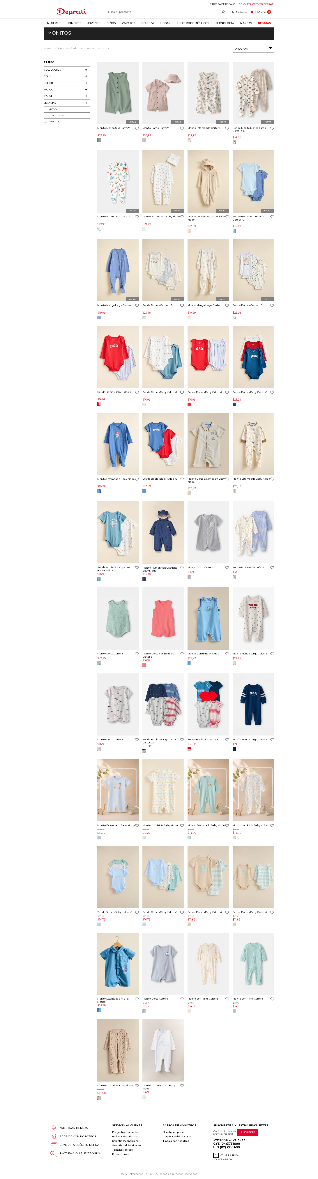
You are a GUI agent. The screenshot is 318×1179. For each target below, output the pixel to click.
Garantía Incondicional (125, 1140)
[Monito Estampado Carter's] (208, 93)
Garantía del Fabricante (126, 1145)
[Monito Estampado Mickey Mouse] (118, 964)
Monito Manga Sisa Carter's (113, 127)
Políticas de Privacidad (126, 1136)
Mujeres (53, 23)
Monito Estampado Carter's (204, 127)
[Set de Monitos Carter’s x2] (253, 532)
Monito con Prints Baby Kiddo (160, 825)
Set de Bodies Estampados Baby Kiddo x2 (113, 569)
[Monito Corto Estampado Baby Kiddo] (208, 444)
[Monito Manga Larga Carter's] (253, 618)
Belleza (147, 23)
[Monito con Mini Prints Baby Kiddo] (163, 1050)
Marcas (246, 23)
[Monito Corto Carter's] (208, 532)
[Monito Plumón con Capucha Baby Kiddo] (163, 532)
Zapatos (128, 23)
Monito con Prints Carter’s (203, 998)
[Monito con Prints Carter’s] (208, 964)
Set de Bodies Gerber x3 (157, 305)
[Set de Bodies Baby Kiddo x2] (118, 357)
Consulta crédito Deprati (256, 4)
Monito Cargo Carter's (155, 127)
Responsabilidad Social (177, 1136)
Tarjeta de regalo (222, 4)
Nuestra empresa (173, 1132)
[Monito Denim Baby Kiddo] (208, 618)
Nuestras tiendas (74, 1128)
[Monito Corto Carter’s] (163, 964)
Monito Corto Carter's (200, 567)
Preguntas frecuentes (125, 1132)
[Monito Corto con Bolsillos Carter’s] (163, 618)
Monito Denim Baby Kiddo (203, 653)
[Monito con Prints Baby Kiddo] (163, 790)
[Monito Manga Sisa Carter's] (118, 93)
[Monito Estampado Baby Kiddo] (163, 181)
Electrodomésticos (193, 23)
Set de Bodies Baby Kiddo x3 (250, 392)
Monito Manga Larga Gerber (114, 305)
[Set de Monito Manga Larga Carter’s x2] (253, 93)
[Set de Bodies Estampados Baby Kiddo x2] (118, 532)
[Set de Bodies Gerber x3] (163, 270)
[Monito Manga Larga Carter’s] (253, 704)
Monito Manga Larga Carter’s (250, 739)
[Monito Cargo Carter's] (163, 93)
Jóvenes (93, 23)
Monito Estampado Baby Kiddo (161, 216)
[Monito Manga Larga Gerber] (118, 270)
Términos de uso (122, 1149)
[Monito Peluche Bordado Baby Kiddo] (208, 181)
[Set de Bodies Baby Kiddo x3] (253, 357)
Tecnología (224, 23)
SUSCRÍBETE (248, 1132)
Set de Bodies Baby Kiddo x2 (114, 391)
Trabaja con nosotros (78, 1136)
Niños (111, 23)
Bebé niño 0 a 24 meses (79, 48)
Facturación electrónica (80, 1153)
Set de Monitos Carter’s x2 (248, 567)
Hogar (165, 23)
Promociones (120, 1154)
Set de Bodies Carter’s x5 (203, 739)
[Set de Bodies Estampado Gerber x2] (253, 181)
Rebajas (264, 23)
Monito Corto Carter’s (155, 998)
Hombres (74, 23)
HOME (47, 48)
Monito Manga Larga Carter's (250, 653)
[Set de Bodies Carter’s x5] (208, 704)
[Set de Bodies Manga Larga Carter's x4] (163, 704)
